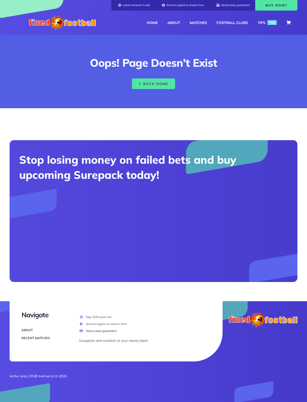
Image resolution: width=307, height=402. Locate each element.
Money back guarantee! (101, 331)
